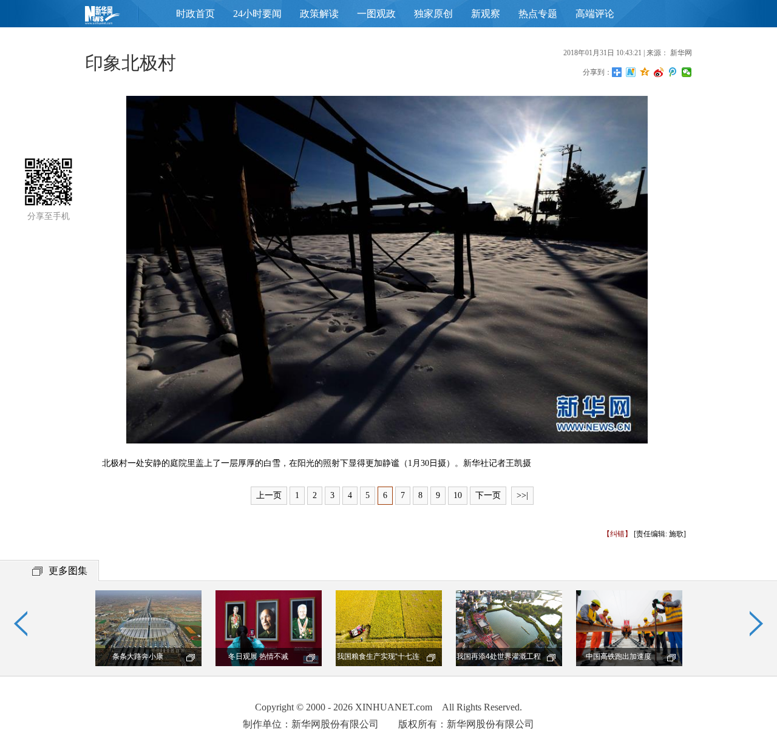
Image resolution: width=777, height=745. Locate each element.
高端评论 (594, 13)
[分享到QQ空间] (645, 72)
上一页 (269, 495)
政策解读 (319, 13)
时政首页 (195, 13)
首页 (121, 17)
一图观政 (376, 13)
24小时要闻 (257, 13)
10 (457, 495)
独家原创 (433, 13)
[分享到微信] (687, 72)
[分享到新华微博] (631, 72)
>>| (522, 495)
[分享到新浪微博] (659, 72)
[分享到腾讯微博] (673, 72)
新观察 (485, 13)
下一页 (488, 495)
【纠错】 (617, 534)
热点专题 (537, 13)
